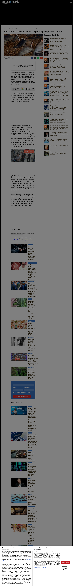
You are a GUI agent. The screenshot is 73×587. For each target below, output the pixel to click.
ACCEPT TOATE (65, 562)
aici (15, 575)
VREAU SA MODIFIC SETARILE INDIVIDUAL (65, 567)
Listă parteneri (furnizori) (40, 567)
